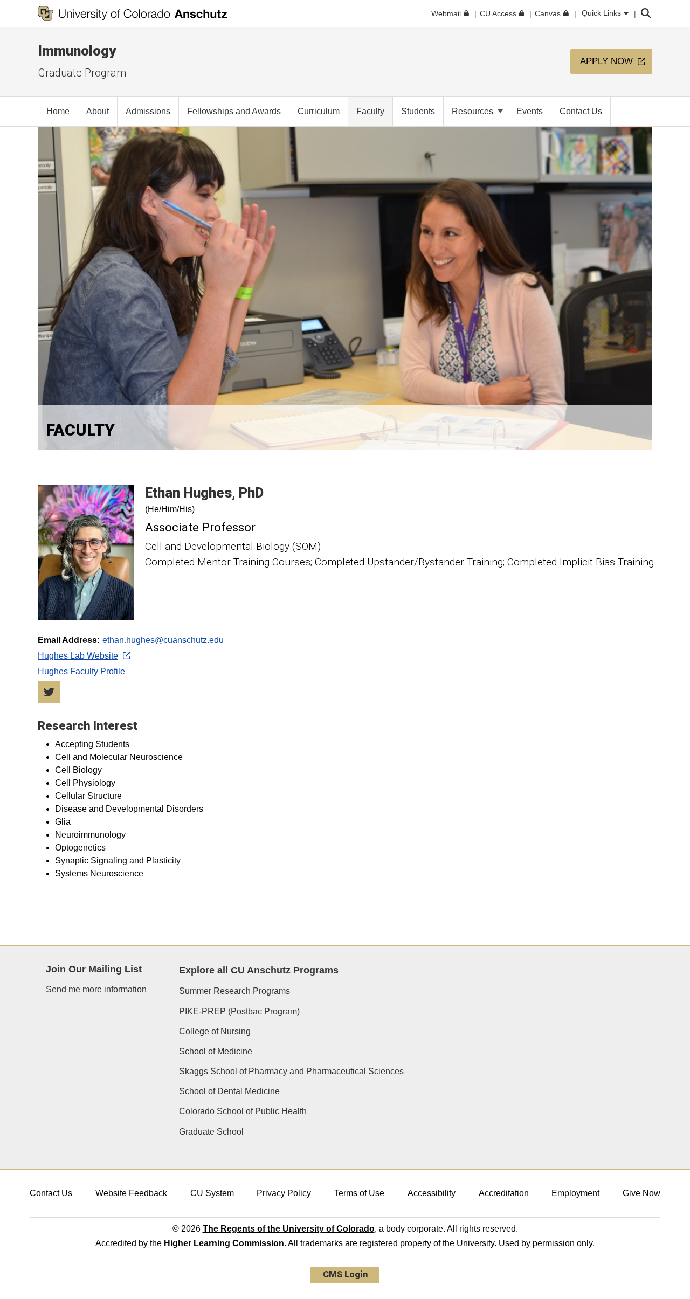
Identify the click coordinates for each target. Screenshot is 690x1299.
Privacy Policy (284, 1193)
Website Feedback (131, 1193)
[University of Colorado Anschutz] (132, 13)
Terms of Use (359, 1193)
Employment (575, 1193)
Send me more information (96, 989)
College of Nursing (215, 1031)
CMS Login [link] (345, 1274)
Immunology (77, 51)
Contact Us (51, 1193)
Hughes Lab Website (78, 655)
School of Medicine (215, 1051)
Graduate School (211, 1131)
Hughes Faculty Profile (81, 671)
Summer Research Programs (234, 991)
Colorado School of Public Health (243, 1111)
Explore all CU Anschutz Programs (259, 970)
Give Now (641, 1193)
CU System (212, 1193)
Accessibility (432, 1193)
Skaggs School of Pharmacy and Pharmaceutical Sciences (291, 1071)
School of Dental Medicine (229, 1091)
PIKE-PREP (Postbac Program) (239, 1011)
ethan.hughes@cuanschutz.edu (163, 640)
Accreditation (504, 1193)
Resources (473, 111)
